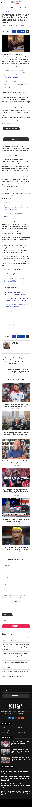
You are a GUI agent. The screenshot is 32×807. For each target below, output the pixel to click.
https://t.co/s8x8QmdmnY (11, 209)
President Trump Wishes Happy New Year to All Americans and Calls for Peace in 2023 (16, 300)
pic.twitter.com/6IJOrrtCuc (11, 274)
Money (25, 7)
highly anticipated (19, 322)
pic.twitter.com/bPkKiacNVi (11, 77)
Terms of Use (5, 732)
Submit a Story (21, 732)
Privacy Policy (5, 730)
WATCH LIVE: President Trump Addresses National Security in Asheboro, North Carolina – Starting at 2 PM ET (15, 665)
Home (4, 804)
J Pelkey (10, 25)
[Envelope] (19, 718)
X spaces (16, 328)
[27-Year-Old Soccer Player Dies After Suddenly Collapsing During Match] (16, 392)
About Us (11, 804)
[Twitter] (13, 718)
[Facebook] (9, 718)
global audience (7, 322)
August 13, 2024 (10, 216)
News (6, 7)
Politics (18, 7)
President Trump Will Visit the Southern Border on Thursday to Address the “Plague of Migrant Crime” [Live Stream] (15, 647)
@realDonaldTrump (9, 75)
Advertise (26, 804)
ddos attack (16, 319)
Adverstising (20, 727)
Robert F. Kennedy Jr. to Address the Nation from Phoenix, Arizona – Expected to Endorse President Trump (15, 656)
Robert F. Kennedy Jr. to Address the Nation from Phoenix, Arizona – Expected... (20, 759)
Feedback (19, 730)
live (11, 325)
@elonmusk (20, 73)
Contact (19, 804)
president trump (19, 325)
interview (5, 325)
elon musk (25, 319)
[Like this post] (14, 31)
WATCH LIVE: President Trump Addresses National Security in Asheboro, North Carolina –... (16, 491)
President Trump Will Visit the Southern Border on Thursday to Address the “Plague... (20, 751)
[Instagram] (16, 718)
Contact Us (4, 727)
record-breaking (7, 328)
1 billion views (6, 319)
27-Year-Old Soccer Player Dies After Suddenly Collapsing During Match (20, 743)
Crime (12, 7)
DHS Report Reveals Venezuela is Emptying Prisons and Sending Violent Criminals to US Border (15, 294)
